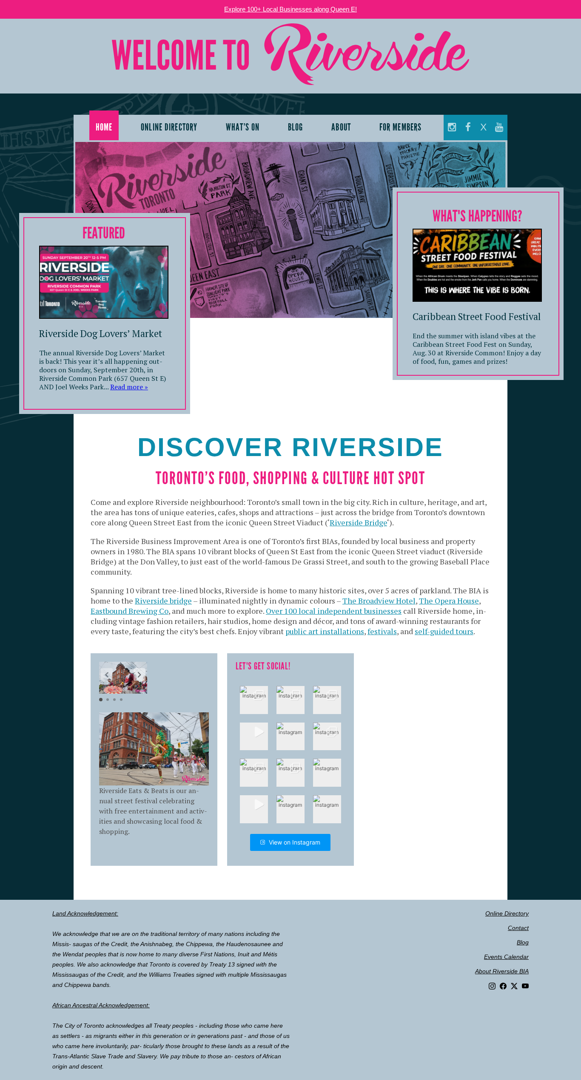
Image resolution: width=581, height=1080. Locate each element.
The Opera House (449, 600)
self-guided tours (444, 631)
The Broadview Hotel (379, 600)
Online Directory (507, 913)
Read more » (129, 386)
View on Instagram (294, 842)
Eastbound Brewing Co (129, 611)
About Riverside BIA (502, 971)
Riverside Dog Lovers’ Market (100, 333)
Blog (523, 942)
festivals (382, 631)
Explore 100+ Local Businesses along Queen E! (290, 9)
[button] (139, 674)
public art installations (324, 631)
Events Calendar (506, 956)
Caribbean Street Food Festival (477, 316)
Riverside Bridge (358, 522)
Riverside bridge (163, 600)
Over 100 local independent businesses (334, 611)
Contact (518, 927)
